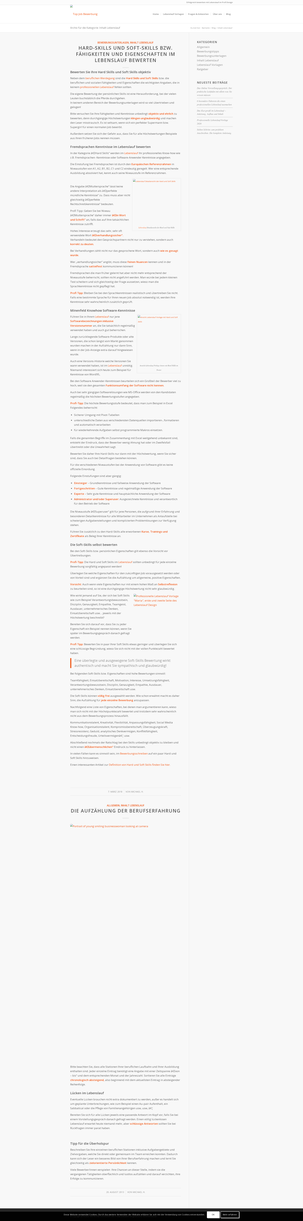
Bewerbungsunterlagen (113, 42)
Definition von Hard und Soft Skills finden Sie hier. (139, 764)
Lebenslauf (131, 153)
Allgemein (113, 805)
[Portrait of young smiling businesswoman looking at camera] (125, 942)
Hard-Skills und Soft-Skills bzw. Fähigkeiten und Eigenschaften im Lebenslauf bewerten (125, 54)
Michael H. (137, 791)
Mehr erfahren (230, 1214)
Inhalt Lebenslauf (142, 42)
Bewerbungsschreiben (134, 753)
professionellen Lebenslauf (97, 87)
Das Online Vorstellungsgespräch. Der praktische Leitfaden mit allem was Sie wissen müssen (214, 91)
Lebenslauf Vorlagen (210, 65)
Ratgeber (202, 69)
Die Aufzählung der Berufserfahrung (126, 810)
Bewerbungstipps (208, 51)
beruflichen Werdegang (100, 78)
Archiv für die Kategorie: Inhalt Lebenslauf (95, 27)
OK (213, 1214)
